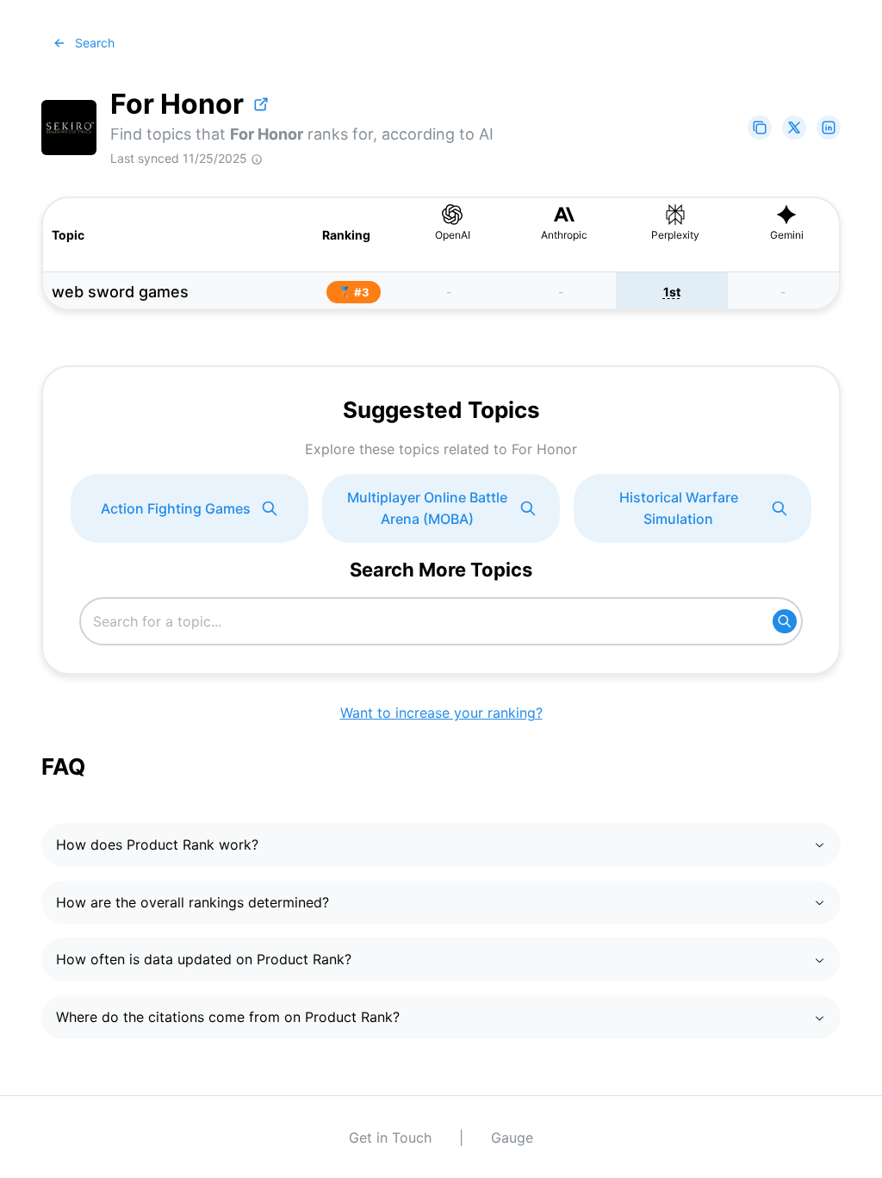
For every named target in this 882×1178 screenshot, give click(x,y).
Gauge (512, 1137)
